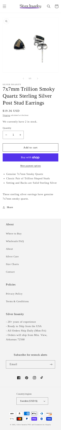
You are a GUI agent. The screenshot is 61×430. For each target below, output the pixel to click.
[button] (4, 6)
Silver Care (12, 256)
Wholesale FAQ (15, 241)
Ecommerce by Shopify (42, 424)
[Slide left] (23, 78)
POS (29, 424)
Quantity (7, 128)
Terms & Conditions (17, 301)
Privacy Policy (14, 293)
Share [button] (10, 207)
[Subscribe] (51, 364)
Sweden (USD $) (28, 401)
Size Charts (12, 264)
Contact (10, 271)
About (9, 249)
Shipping (6, 115)
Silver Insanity (22, 424)
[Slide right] (37, 78)
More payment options (30, 166)
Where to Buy (14, 233)
